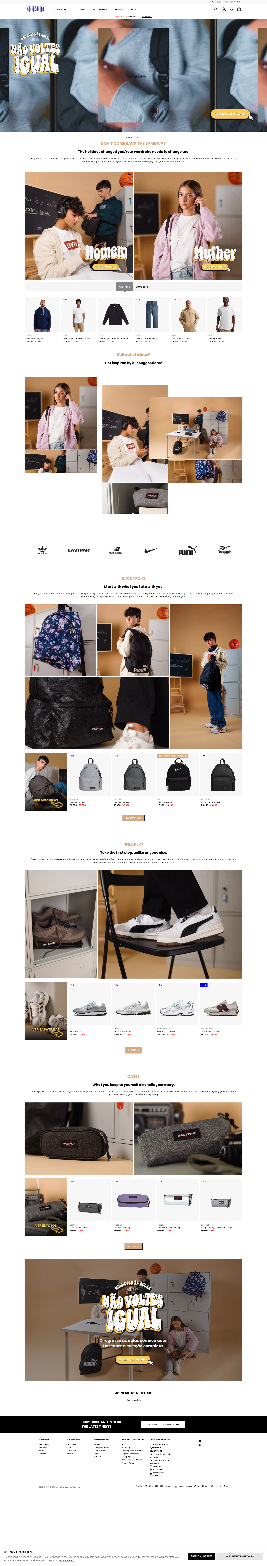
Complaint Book (101, 1447)
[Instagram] (199, 1445)
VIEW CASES (134, 1246)
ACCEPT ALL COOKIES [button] (201, 1556)
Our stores (216, 2)
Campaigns (127, 1457)
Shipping (126, 1447)
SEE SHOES (133, 1050)
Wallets (69, 1453)
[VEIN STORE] (35, 9)
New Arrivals (44, 1444)
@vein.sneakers (133, 1400)
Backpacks (71, 1444)
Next (237, 1011)
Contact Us (99, 1450)
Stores (97, 1444)
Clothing (124, 286)
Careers (97, 1457)
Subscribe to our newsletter (163, 1424)
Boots (41, 1450)
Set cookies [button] (66, 1561)
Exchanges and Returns (132, 1450)
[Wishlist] (231, 9)
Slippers (42, 1453)
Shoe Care (71, 1450)
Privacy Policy (128, 1463)
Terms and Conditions (132, 1460)
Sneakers (142, 286)
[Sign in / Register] (224, 9)
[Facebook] (199, 1440)
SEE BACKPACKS (134, 817)
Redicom (76, 1487)
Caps (68, 1447)
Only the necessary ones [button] (240, 1556)
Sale (133, 9)
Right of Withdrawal (131, 1453)
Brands (118, 9)
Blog (96, 1453)
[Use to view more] (79, 226)
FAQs (124, 1444)
